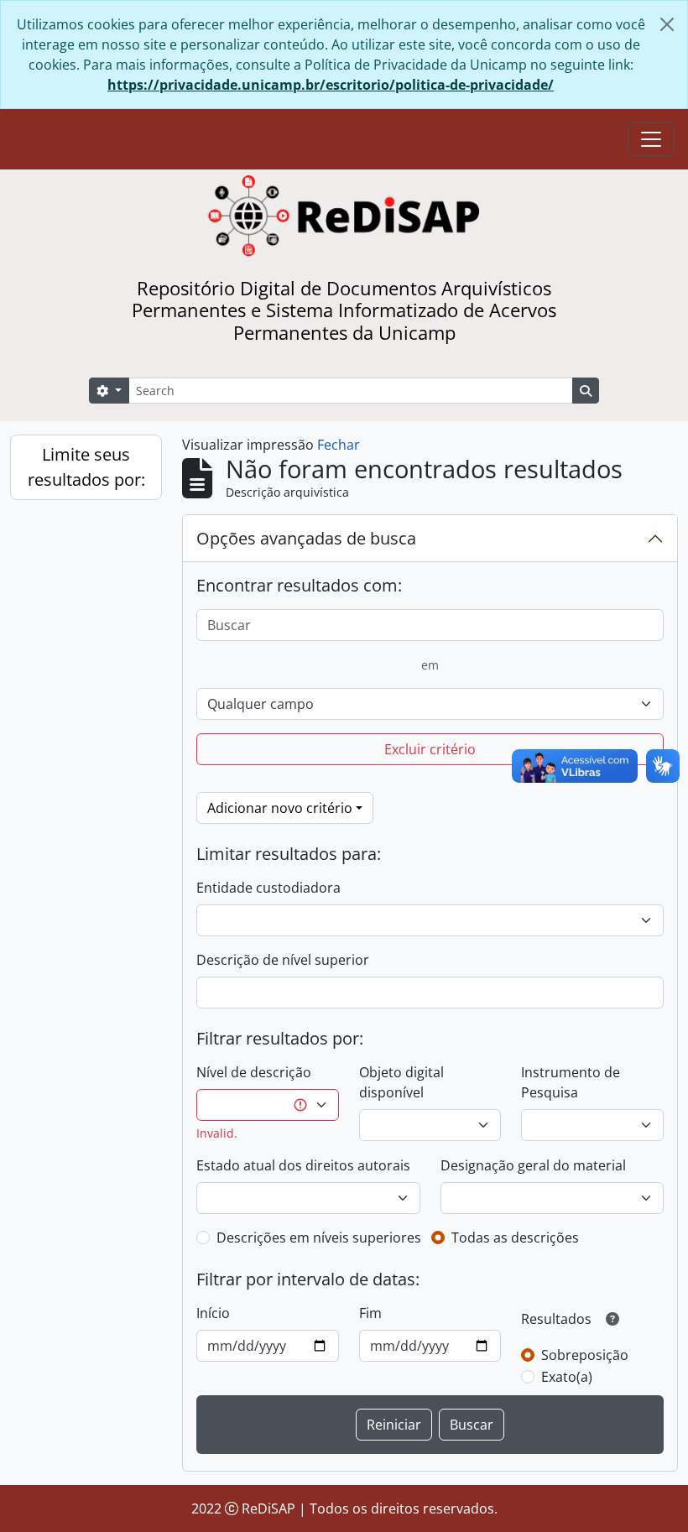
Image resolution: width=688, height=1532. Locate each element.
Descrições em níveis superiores (318, 1237)
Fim (370, 1313)
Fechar (338, 444)
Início (213, 1313)
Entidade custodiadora (268, 887)
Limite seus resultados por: (86, 467)
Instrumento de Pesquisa (570, 1082)
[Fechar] (667, 24)
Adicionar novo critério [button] (279, 808)
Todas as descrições (515, 1237)
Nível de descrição (253, 1072)
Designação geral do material (533, 1165)
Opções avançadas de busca (306, 538)
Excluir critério (430, 749)
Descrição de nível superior (282, 960)
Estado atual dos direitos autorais (303, 1165)
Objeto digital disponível (401, 1082)
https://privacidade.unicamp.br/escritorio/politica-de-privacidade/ (330, 85)
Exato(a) (566, 1377)
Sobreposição (584, 1355)
